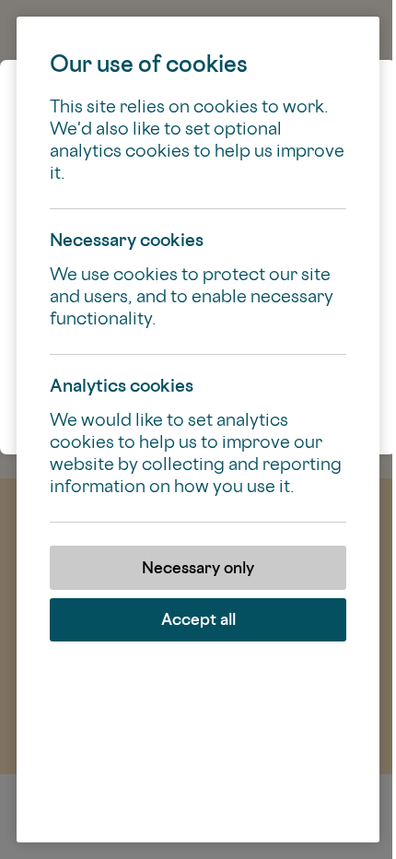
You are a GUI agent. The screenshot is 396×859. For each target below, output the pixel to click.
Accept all (198, 619)
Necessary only (198, 567)
